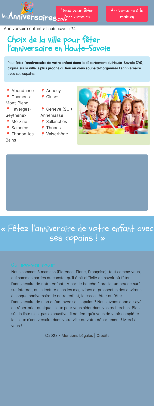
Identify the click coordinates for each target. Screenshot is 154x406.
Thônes (53, 127)
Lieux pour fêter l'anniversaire (77, 13)
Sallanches (56, 121)
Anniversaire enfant (23, 28)
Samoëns (20, 127)
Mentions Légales (77, 335)
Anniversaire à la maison (127, 13)
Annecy (53, 90)
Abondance (22, 90)
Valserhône (57, 133)
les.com (27, 13)
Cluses (53, 96)
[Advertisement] (77, 182)
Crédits (103, 335)
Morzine (19, 121)
